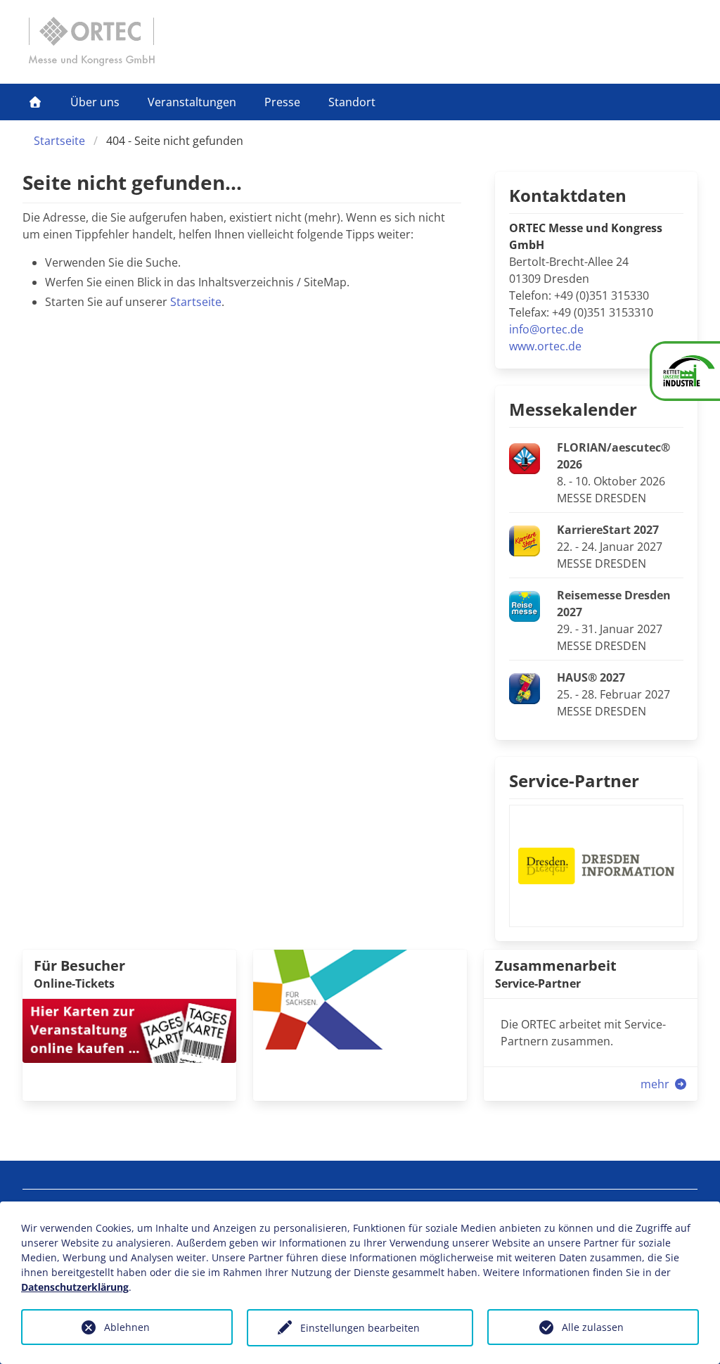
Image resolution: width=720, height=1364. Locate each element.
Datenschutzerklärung (75, 1287)
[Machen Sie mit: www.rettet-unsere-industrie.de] (685, 371)
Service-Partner (574, 780)
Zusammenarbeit (556, 965)
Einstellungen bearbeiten (360, 1327)
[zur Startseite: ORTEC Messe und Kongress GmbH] (91, 41)
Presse (282, 102)
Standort (351, 102)
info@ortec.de (546, 329)
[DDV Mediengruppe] (360, 998)
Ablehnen (127, 1327)
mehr (656, 1084)
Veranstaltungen (192, 102)
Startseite (59, 140)
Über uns (95, 102)
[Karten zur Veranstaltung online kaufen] (129, 1030)
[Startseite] (35, 102)
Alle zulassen (593, 1327)
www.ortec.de (545, 346)
